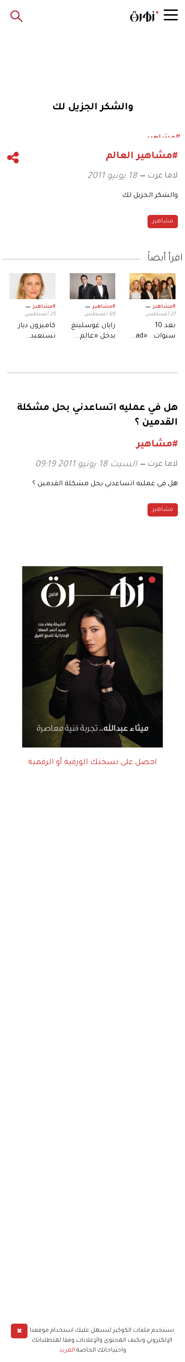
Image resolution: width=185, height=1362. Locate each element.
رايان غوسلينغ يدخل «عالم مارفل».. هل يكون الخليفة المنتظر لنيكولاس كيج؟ (93, 332)
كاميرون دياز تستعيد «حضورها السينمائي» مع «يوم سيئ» (37, 332)
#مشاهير (164, 307)
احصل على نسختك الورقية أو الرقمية (92, 762)
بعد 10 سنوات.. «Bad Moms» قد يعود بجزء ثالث (153, 332)
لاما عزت (163, 176)
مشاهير (162, 221)
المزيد (67, 1350)
